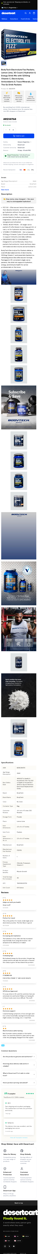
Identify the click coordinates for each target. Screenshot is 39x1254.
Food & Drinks (25, 19)
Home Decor (14, 19)
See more (5, 190)
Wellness (4, 19)
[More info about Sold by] (31, 142)
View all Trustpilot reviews (19, 1138)
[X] (9, 1246)
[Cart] (34, 13)
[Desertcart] (8, 13)
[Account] (30, 13)
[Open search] (26, 13)
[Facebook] (14, 1246)
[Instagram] (5, 1246)
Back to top (19, 1203)
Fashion (35, 19)
